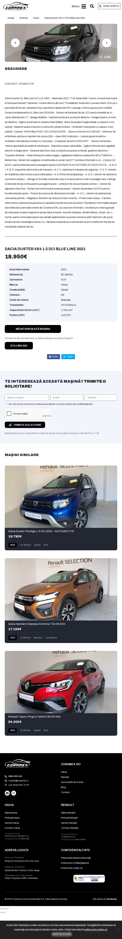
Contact (65, 792)
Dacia (36, 18)
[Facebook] (7, 793)
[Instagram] (13, 793)
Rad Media (111, 899)
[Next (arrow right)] (4, 912)
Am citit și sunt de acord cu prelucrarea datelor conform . (50, 404)
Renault (65, 777)
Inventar (24, 18)
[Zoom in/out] (7, 908)
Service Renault (69, 823)
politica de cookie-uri (95, 929)
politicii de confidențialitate (79, 404)
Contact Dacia (12, 828)
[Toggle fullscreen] (4, 908)
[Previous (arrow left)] (1, 912)
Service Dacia (12, 823)
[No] (118, 929)
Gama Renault (68, 813)
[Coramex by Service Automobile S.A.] (18, 763)
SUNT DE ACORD (62, 934)
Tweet (69, 356)
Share (55, 356)
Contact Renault (69, 828)
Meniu (76, 6)
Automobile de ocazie (72, 782)
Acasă (10, 18)
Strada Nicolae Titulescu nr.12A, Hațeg (22, 870)
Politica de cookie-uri (72, 868)
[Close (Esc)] (1, 908)
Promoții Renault (69, 818)
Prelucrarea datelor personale (76, 858)
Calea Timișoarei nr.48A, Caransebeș (21, 878)
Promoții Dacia (12, 818)
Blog (63, 787)
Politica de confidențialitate (75, 863)
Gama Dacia (11, 813)
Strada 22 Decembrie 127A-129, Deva (22, 861)
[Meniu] (83, 6)
